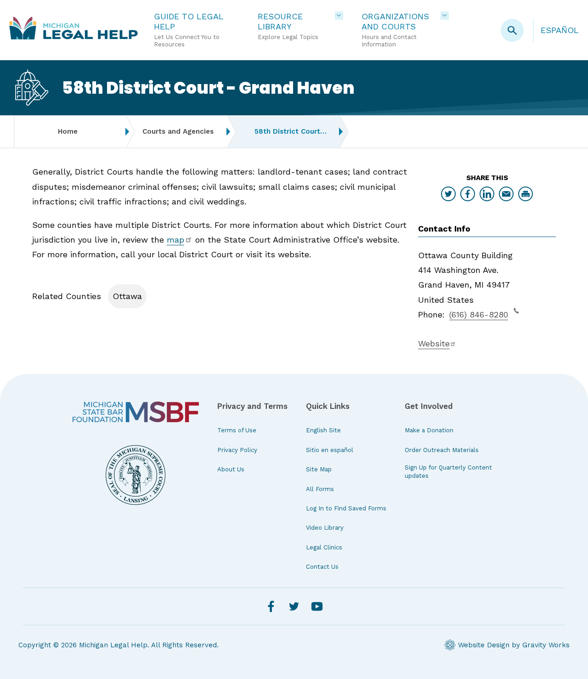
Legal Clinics (324, 547)
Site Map (319, 469)
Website (434, 343)
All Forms (320, 489)
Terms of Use (236, 430)
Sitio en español (329, 450)
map (175, 239)
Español (560, 30)
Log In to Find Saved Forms (346, 508)
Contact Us (322, 566)
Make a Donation (429, 430)
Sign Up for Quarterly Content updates (448, 471)
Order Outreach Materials (442, 450)
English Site (323, 430)
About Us (230, 469)
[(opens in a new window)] (136, 412)
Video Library (325, 527)
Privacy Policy (237, 450)
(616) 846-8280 (478, 314)
